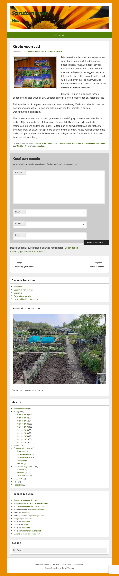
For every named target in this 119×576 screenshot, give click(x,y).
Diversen (21, 451)
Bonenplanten (38, 515)
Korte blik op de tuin (22, 295)
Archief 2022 (22, 442)
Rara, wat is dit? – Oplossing (26, 298)
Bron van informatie (22, 448)
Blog (49, 143)
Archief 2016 (22, 423)
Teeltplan (21, 460)
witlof (74, 143)
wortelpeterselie (93, 143)
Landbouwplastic (37, 509)
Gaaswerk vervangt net (23, 289)
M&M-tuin (18, 478)
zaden (102, 143)
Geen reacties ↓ (57, 51)
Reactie (19, 172)
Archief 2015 (22, 420)
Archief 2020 (22, 436)
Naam (17, 211)
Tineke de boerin (21, 500)
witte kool (81, 143)
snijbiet (68, 143)
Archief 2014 (22, 417)
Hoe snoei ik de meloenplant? (35, 503)
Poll (15, 481)
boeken (17, 445)
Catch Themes (68, 568)
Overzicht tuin (23, 475)
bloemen (20, 469)
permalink (39, 146)
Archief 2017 (40, 143)
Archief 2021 (22, 439)
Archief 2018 (22, 430)
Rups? (26, 524)
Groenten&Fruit (23, 457)
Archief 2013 (22, 414)
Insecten (20, 472)
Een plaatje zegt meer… (24, 466)
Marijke (45, 51)
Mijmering (18, 292)
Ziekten (20, 463)
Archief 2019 (22, 433)
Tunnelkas (18, 286)
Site (17, 235)
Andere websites (21, 408)
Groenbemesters (24, 454)
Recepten (18, 484)
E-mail (18, 223)
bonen (62, 143)
